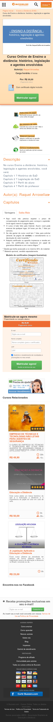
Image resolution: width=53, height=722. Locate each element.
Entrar (46, 4)
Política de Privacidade (29, 616)
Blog (26, 641)
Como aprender (26, 630)
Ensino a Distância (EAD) (26, 10)
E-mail (13, 330)
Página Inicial (8, 10)
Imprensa (26, 645)
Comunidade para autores (26, 661)
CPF (12, 347)
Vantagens (9, 212)
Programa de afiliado (26, 657)
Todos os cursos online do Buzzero (26, 664)
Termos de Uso (9, 709)
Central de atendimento (26, 649)
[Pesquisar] (36, 4)
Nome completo (16, 339)
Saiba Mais (24, 212)
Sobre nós (27, 637)
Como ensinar (26, 626)
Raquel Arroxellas (31, 69)
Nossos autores (26, 634)
